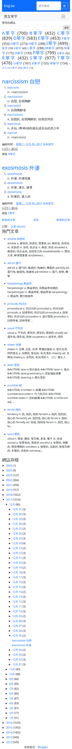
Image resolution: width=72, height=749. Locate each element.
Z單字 (25, 67)
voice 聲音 (13, 434)
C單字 (63, 33)
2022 (9, 480)
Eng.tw (9, 6)
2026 (9, 465)
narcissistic (15, 115)
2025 (9, 470)
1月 (11, 718)
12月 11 (17, 606)
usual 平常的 (15, 328)
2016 (9, 723)
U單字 (17, 63)
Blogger (42, 747)
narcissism (15, 96)
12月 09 (17, 616)
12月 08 (17, 621)
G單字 (14, 43)
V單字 (36, 63)
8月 (11, 684)
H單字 (32, 43)
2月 (11, 713)
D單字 (19, 38)
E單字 (43, 38)
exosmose (14, 174)
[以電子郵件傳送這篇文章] (3, 149)
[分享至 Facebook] (13, 149)
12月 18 (17, 572)
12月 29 (17, 519)
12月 (12, 504)
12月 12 (17, 601)
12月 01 (17, 664)
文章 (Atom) (18, 226)
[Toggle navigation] (63, 16)
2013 (9, 737)
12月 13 (17, 597)
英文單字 (10, 16)
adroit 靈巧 (14, 263)
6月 (11, 693)
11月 (12, 669)
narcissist (14, 106)
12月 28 (17, 524)
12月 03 (17, 655)
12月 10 (17, 611)
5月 (11, 698)
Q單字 (61, 53)
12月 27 (17, 529)
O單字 (19, 53)
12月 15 (17, 587)
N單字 (11, 154)
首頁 (36, 220)
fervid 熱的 (14, 409)
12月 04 (17, 650)
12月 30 (17, 514)
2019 (9, 490)
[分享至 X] (10, 149)
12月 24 (17, 543)
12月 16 (17, 582)
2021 (9, 485)
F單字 (66, 38)
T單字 (63, 58)
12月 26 (17, 533)
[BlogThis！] (6, 149)
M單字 (50, 48)
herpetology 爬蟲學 (19, 283)
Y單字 (14, 67)
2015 (9, 727)
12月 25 (17, 538)
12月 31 (17, 509)
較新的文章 (8, 220)
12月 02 (17, 659)
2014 (9, 732)
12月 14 (17, 592)
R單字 (9, 58)
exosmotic (14, 192)
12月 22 (17, 553)
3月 (11, 708)
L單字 (31, 48)
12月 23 (17, 548)
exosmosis (15, 183)
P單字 (38, 53)
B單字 (36, 33)
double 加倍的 (16, 239)
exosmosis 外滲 (21, 167)
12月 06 (17, 631)
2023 (9, 475)
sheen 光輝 (14, 344)
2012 (9, 742)
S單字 (36, 58)
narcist (12, 133)
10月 (12, 674)
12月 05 (17, 635)
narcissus (14, 124)
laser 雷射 (13, 365)
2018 (9, 495)
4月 (11, 703)
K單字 (17, 48)
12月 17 (17, 577)
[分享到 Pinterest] (16, 149)
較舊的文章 (63, 220)
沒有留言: (48, 144)
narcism (13, 87)
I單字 (51, 43)
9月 (11, 679)
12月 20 (17, 563)
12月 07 (17, 626)
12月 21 (17, 558)
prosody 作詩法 (17, 304)
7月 (11, 689)
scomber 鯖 (14, 385)
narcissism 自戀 (21, 81)
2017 (9, 499)
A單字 (9, 33)
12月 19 (17, 567)
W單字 (54, 63)
